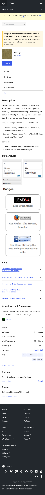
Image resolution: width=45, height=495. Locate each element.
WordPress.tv (8, 439)
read (34, 359)
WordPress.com (9, 446)
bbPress (6, 453)
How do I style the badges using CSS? (17, 284)
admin (24, 355)
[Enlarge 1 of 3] (19, 162)
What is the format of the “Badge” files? (17, 277)
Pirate (9, 466)
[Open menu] (41, 3)
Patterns (27, 421)
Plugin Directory (7, 9)
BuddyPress (8, 457)
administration (32, 355)
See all (40, 381)
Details (7, 71)
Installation (8, 82)
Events (26, 431)
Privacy (5, 421)
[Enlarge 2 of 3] (40, 162)
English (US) (39, 350)
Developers (6, 435)
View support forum (9, 397)
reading (39, 359)
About (4, 410)
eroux (19, 56)
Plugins (26, 417)
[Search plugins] (24, 24)
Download (7, 63)
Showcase (28, 410)
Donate (27, 435)
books (40, 355)
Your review (6, 381)
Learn (4, 428)
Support (7, 93)
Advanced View (8, 365)
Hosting (5, 417)
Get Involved (29, 428)
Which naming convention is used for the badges (12, 270)
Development (9, 88)
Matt (5, 449)
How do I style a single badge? (14, 298)
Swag (27, 439)
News (4, 414)
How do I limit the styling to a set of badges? (11, 291)
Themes (27, 414)
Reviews (7, 77)
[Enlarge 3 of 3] (40, 189)
